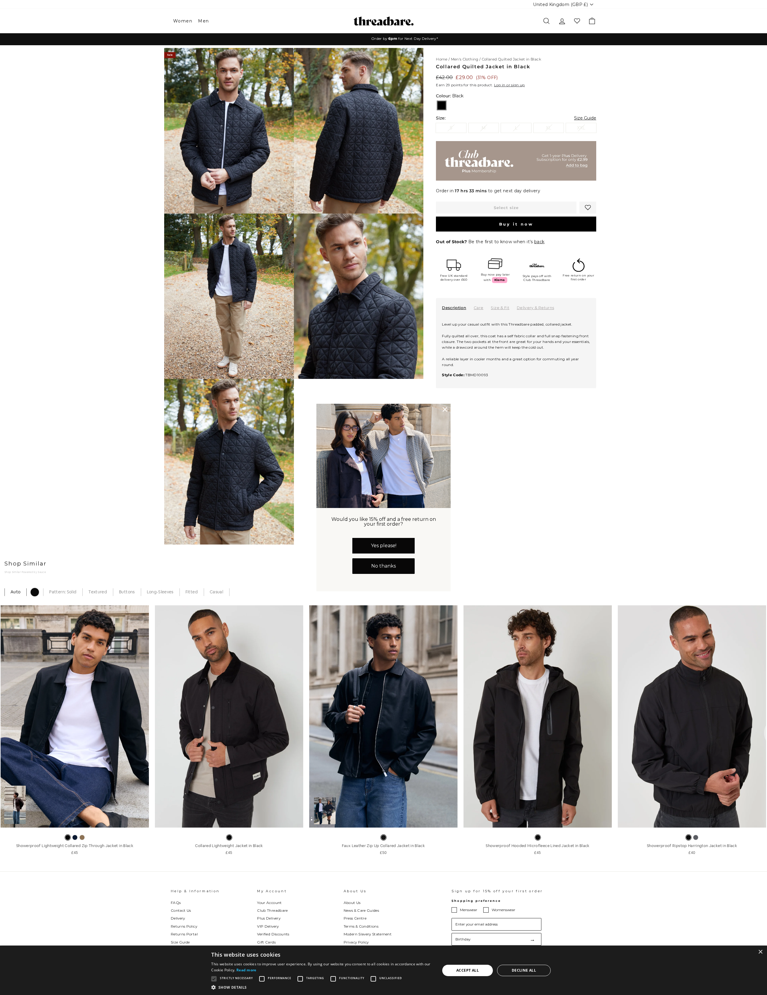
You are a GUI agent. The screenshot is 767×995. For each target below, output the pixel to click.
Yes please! (383, 545)
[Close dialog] (445, 409)
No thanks (383, 566)
